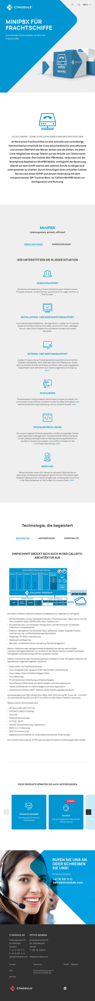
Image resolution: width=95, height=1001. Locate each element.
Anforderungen (46, 538)
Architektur (22, 538)
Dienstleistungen (33, 244)
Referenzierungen (61, 244)
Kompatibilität (71, 538)
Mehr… (47, 370)
